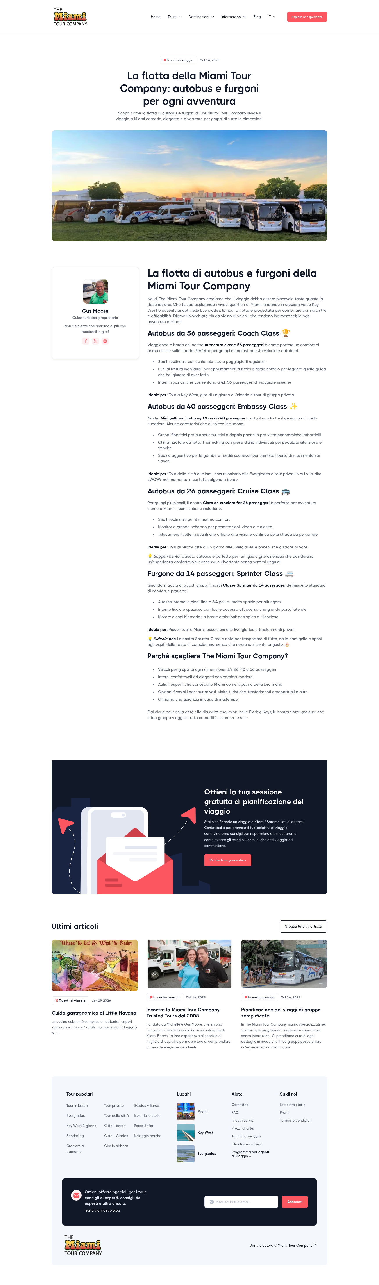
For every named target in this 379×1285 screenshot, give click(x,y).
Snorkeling (75, 1136)
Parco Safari (144, 1126)
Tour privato (114, 1105)
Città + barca (115, 1126)
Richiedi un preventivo (228, 860)
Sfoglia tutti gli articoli (303, 926)
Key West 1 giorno (81, 1126)
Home (156, 17)
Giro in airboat (116, 1146)
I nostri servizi (243, 1120)
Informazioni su (233, 17)
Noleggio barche (147, 1136)
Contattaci (240, 1105)
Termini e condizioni (296, 1120)
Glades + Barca (146, 1105)
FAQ (235, 1112)
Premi (284, 1112)
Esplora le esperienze (307, 17)
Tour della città (116, 1116)
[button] (175, 17)
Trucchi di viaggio (246, 1136)
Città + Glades (116, 1136)
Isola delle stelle (147, 1116)
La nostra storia (293, 1105)
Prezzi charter (243, 1128)
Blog (257, 17)
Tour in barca (77, 1105)
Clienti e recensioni (247, 1144)
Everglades (75, 1116)
